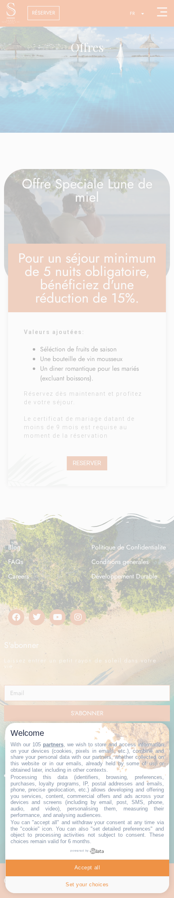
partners (53, 744)
